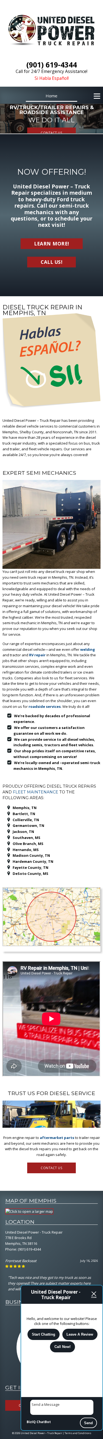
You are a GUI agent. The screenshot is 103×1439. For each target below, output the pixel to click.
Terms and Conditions (78, 1433)
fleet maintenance (35, 792)
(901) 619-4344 (29, 1249)
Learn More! (51, 243)
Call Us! (51, 262)
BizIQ (31, 1422)
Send (88, 1423)
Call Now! (62, 1347)
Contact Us (51, 133)
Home (51, 95)
